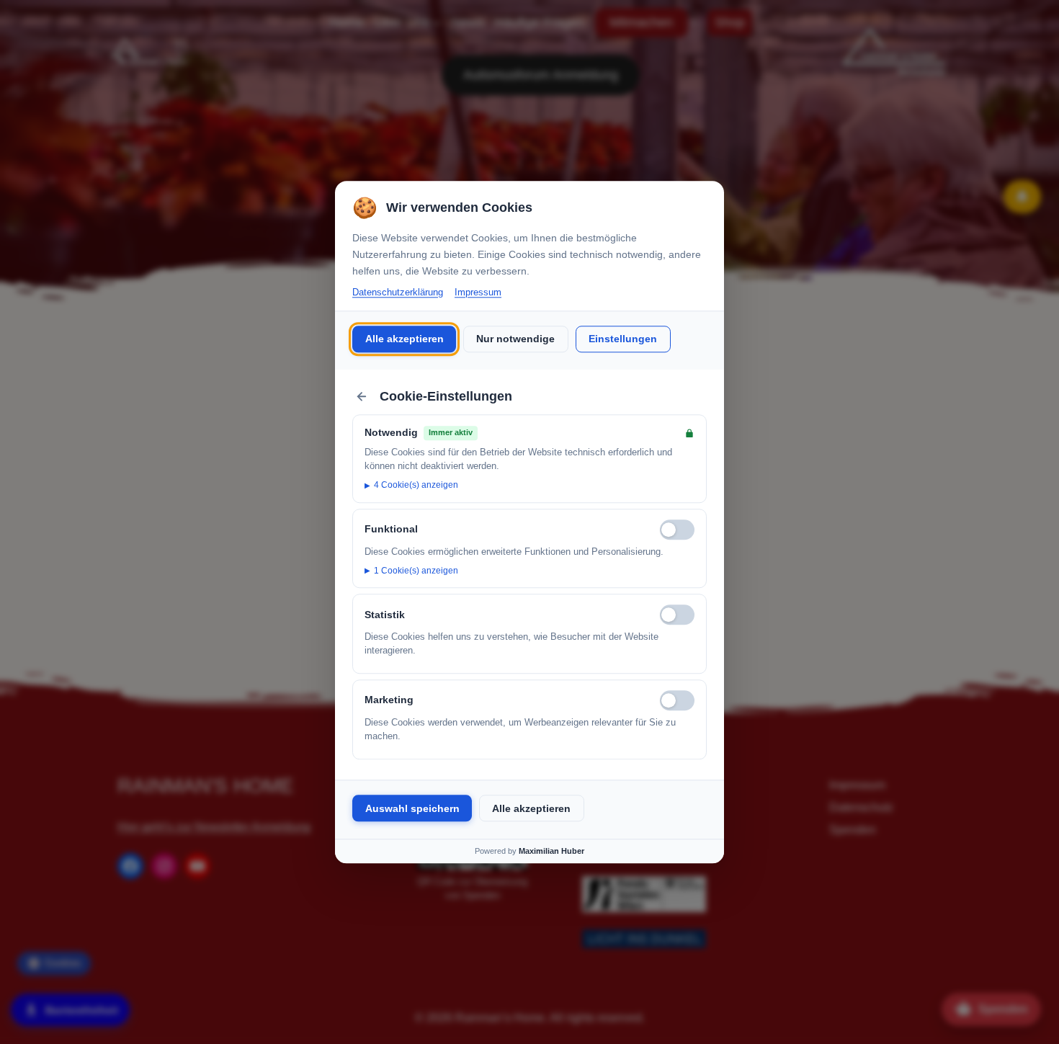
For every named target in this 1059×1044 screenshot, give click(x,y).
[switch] (677, 529)
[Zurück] (361, 396)
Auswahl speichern (412, 808)
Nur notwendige (515, 339)
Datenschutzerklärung (397, 292)
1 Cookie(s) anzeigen (416, 571)
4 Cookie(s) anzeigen (416, 486)
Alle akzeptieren (404, 339)
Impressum (478, 292)
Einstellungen (623, 339)
